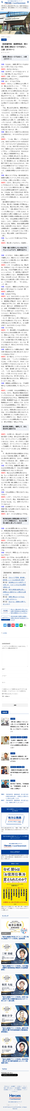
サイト (3, 682)
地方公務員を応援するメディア (15, 1101)
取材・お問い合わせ (8, 1088)
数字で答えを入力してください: (10, 693)
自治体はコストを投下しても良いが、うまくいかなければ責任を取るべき (14, 584)
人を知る (5, 633)
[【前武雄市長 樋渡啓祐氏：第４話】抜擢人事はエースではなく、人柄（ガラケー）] (17, 625)
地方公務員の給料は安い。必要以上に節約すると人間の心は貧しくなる (14, 592)
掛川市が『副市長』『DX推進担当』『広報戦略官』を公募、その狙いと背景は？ (19, 786)
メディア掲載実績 (17, 1089)
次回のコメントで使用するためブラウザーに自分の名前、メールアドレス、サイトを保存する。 (14, 690)
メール (4, 675)
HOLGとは (6, 1086)
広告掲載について (7, 1089)
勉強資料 (24, 1088)
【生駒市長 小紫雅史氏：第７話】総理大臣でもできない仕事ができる (19, 759)
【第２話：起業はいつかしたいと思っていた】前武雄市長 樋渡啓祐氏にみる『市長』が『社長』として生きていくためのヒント (19, 726)
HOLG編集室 (17, 1088)
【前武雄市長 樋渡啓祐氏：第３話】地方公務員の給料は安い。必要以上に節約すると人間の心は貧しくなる (17, 796)
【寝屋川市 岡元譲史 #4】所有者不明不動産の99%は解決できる (19, 772)
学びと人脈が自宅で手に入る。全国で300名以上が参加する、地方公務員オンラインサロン (20, 611)
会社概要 (13, 1086)
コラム (24, 1086)
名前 (3, 669)
